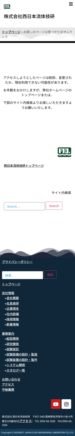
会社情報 (8, 293)
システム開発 (16, 364)
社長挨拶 (13, 303)
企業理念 (13, 308)
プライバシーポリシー (17, 261)
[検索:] (24, 206)
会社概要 (13, 298)
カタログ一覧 (16, 370)
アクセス (8, 384)
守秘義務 (8, 389)
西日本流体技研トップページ (24, 165)
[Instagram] (66, 404)
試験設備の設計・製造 (22, 354)
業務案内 (8, 333)
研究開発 (13, 344)
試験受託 (13, 349)
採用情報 (13, 319)
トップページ (11, 31)
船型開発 (13, 338)
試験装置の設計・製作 (22, 359)
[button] (71, 4)
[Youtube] (56, 404)
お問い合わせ (11, 379)
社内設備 (13, 314)
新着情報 (13, 324)
